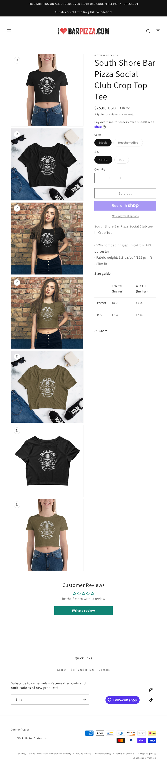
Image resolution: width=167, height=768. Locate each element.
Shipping (99, 114)
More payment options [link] (125, 216)
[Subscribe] (84, 700)
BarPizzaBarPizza (83, 670)
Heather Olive (130, 143)
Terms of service (125, 753)
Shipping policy (147, 753)
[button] (9, 31)
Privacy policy (103, 753)
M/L (124, 160)
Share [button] (103, 331)
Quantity (99, 169)
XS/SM (105, 160)
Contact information (144, 757)
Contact (104, 670)
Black (105, 143)
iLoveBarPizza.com (37, 753)
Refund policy (83, 753)
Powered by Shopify (60, 753)
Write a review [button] (83, 610)
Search (62, 670)
